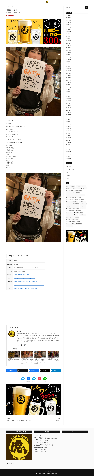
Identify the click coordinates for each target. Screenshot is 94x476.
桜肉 (77, 199)
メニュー (69, 172)
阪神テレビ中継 (71, 223)
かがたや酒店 (70, 190)
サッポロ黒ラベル (80, 195)
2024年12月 (68, 61)
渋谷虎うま (76, 208)
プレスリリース (11, 15)
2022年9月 (68, 124)
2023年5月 (68, 105)
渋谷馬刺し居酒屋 (79, 212)
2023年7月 (68, 100)
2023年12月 (68, 89)
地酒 (80, 197)
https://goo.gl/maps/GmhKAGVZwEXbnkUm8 (25, 288)
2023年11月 (68, 91)
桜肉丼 (82, 199)
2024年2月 (68, 84)
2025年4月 (68, 52)
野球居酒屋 (76, 217)
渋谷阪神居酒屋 (71, 210)
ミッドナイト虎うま (72, 197)
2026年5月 (68, 22)
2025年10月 (68, 38)
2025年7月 (68, 45)
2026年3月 (68, 27)
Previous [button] (5, 207)
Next (9, 418)
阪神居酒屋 (79, 223)
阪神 (79, 221)
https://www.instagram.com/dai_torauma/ (24, 278)
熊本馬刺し (70, 214)
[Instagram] (21, 345)
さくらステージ (71, 192)
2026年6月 (68, 20)
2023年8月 (68, 98)
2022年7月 (68, 128)
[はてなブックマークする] (34, 378)
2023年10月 (68, 94)
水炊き (69, 201)
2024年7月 (68, 73)
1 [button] (33, 240)
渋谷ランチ (83, 201)
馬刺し (68, 178)
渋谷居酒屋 (76, 203)
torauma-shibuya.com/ (46, 446)
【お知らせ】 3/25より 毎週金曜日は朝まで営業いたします (19, 420)
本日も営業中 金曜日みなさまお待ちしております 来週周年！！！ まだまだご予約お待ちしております (27, 361)
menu (84, 186)
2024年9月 (68, 68)
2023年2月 (68, 112)
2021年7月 (68, 156)
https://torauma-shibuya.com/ (21, 274)
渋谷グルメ (75, 201)
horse (79, 186)
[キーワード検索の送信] (86, 7)
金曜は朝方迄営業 (71, 221)
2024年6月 (68, 75)
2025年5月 (68, 50)
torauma (80, 188)
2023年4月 (68, 107)
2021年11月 (68, 147)
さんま (78, 192)
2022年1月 (68, 142)
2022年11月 (68, 119)
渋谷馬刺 (79, 210)
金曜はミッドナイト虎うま (73, 219)
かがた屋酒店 (79, 190)
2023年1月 (68, 114)
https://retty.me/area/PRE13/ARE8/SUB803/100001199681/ (29, 285)
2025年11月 (68, 36)
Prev (59, 418)
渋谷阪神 (83, 208)
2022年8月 (68, 126)
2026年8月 (68, 15)
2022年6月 (68, 130)
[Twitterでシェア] (23, 378)
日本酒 (68, 175)
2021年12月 (68, 144)
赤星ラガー (83, 214)
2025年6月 (68, 47)
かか (85, 188)
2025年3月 (68, 54)
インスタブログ (70, 166)
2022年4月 (68, 135)
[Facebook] (18, 345)
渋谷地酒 (69, 203)
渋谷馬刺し (70, 212)
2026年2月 (68, 29)
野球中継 (69, 217)
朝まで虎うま (70, 199)
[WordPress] (24, 345)
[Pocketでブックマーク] (39, 378)
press (69, 188)
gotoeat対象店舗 (71, 186)
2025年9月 (68, 40)
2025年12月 (68, 33)
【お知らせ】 (58, 420)
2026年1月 (68, 31)
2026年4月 (68, 24)
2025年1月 (68, 59)
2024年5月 (68, 77)
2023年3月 (68, 110)
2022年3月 (68, 137)
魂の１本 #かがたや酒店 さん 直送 (14, 360)
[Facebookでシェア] (28, 378)
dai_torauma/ (43, 447)
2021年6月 (68, 158)
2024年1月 (68, 87)
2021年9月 (68, 151)
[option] (33, 207)
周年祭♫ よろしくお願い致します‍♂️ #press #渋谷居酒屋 (53, 360)
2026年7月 (68, 17)
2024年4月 (68, 80)
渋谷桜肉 (69, 208)
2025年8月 (68, 43)
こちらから (43, 449)
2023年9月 (68, 96)
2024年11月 (68, 64)
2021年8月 (68, 154)
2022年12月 (68, 117)
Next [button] (62, 207)
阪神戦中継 (70, 225)
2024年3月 (68, 82)
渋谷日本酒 (84, 203)
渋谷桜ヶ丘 (70, 206)
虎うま (76, 214)
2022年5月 (68, 133)
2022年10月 (68, 121)
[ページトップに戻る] (91, 473)
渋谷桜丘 (77, 206)
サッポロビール (71, 195)
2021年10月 (68, 149)
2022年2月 (68, 140)
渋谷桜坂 (83, 206)
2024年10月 (68, 66)
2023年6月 (68, 103)
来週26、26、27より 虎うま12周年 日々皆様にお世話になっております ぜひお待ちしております (40, 361)
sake (74, 188)
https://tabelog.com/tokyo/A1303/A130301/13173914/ (27, 281)
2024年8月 (68, 70)
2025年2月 (68, 57)
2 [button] (35, 240)
